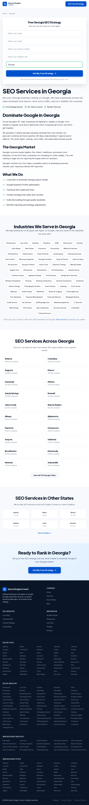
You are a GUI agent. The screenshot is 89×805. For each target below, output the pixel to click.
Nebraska (23, 662)
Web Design (6, 724)
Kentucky (23, 656)
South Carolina (75, 668)
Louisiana (40, 656)
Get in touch (61, 319)
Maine (56, 656)
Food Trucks (7, 715)
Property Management (44, 718)
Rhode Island (58, 668)
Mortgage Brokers (77, 718)
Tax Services (24, 721)
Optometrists (75, 703)
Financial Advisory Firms (78, 750)
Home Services (76, 693)
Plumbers (57, 687)
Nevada (39, 662)
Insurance (74, 690)
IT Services (74, 721)
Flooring (39, 709)
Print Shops (23, 724)
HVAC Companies (76, 740)
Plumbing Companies (61, 740)
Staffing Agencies (42, 721)
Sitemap (56, 800)
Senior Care (74, 700)
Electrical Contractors (9, 744)
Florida (56, 649)
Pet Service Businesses (61, 750)
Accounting (6, 693)
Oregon (22, 668)
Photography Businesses (27, 750)
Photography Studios (43, 712)
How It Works (51, 600)
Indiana (56, 653)
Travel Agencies (8, 718)
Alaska (22, 646)
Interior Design (24, 712)
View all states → (44, 533)
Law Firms (50, 623)
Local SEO (6, 615)
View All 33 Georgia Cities (44, 475)
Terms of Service (80, 800)
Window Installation (26, 709)
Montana (5, 662)
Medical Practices (25, 693)
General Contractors (77, 709)
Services (50, 596)
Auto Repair (40, 690)
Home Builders (41, 747)
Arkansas (57, 646)
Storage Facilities (76, 696)
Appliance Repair (59, 706)
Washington (23, 674)
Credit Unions (7, 721)
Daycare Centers (59, 700)
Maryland (74, 656)
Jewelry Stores (24, 706)
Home (5, 13)
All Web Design (52, 615)
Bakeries (22, 715)
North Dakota (58, 665)
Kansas (5, 656)
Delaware (40, 649)
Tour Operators (25, 718)
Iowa (72, 653)
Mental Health (24, 703)
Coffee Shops (41, 715)
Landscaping (7, 696)
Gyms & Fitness (7, 700)
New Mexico (7, 665)
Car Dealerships (8, 706)
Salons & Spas (24, 700)
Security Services (59, 724)
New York (23, 665)
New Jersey (75, 662)
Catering (73, 712)
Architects (6, 712)
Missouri (73, 659)
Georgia (73, 649)
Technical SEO (8, 619)
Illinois (39, 653)
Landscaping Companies (61, 747)
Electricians (6, 690)
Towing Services (8, 727)
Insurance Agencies (9, 750)
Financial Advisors (59, 718)
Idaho (21, 653)
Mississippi (57, 659)
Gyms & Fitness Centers (10, 747)
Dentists (49, 627)
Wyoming (74, 674)
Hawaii (5, 653)
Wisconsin (57, 674)
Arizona (39, 646)
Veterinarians (58, 693)
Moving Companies (60, 696)
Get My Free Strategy (43, 570)
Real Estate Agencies (43, 744)
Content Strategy (9, 623)
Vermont (73, 671)
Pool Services (75, 706)
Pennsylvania (41, 668)
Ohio (72, 665)
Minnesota (40, 659)
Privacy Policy (66, 800)
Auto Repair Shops (60, 744)
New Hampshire (59, 662)
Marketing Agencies (60, 721)
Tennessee (23, 671)
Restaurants (51, 619)
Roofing (49, 630)
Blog (48, 604)
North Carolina (41, 665)
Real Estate (57, 690)
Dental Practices (42, 740)
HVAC (73, 687)
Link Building (7, 627)
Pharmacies (57, 703)
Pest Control (41, 696)
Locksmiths (74, 724)
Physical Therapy (8, 703)
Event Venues (58, 712)
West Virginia (41, 674)
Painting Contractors (60, 709)
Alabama (5, 646)
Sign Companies (42, 724)
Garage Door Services (10, 709)
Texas (39, 671)
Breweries (57, 715)
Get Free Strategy (76, 4)
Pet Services (41, 700)
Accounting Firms (76, 747)
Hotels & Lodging (76, 715)
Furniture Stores (42, 706)
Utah (55, 671)
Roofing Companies (26, 744)
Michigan (23, 659)
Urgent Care (40, 703)
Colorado (6, 649)
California (74, 646)
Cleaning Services (25, 696)
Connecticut (23, 649)
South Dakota (7, 671)
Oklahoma (6, 668)
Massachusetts (7, 659)
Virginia (5, 674)
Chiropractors (41, 693)
